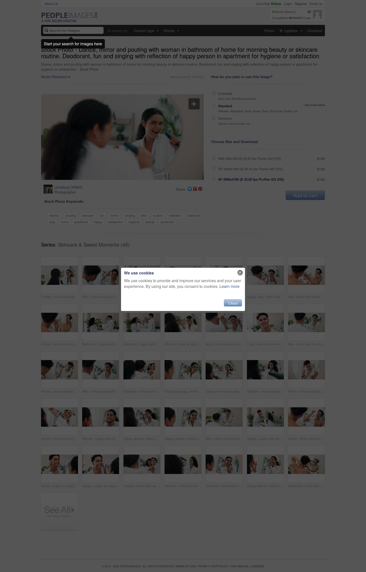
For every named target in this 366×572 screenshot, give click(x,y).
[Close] (240, 272)
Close (233, 303)
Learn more (229, 286)
